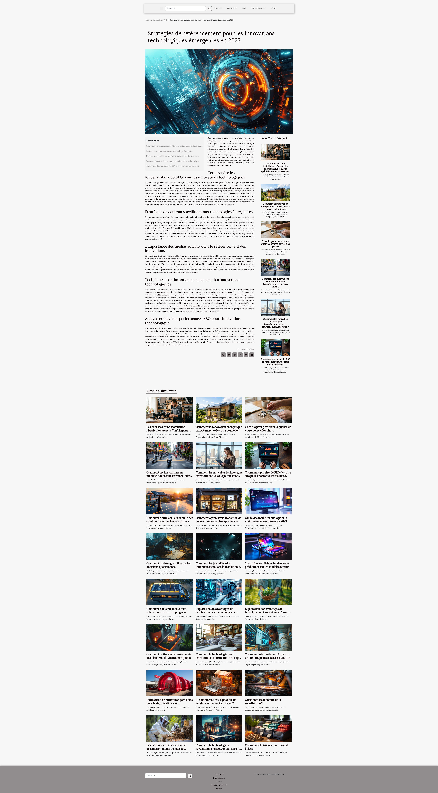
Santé (244, 8)
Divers (273, 8)
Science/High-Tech (258, 8)
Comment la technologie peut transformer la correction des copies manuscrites (219, 658)
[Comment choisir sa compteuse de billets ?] (268, 728)
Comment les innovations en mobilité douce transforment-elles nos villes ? (275, 282)
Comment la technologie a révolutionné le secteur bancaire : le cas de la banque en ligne (218, 748)
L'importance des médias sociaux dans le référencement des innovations (172, 156)
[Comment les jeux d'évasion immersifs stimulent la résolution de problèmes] (219, 546)
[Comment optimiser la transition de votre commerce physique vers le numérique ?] (219, 501)
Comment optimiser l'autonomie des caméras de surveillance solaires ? (169, 519)
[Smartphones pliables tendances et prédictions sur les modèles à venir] (268, 546)
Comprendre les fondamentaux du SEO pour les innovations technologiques (174, 146)
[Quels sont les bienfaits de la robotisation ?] (268, 683)
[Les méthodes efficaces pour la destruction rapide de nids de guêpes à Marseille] (169, 728)
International (232, 8)
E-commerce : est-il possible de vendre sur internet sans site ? (216, 701)
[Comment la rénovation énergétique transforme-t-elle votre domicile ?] (275, 192)
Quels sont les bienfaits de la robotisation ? (263, 701)
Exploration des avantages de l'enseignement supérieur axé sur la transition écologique (267, 612)
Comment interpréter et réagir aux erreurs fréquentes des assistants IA (267, 656)
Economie (218, 8)
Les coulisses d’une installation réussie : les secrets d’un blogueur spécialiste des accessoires (275, 167)
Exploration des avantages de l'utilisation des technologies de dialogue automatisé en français (216, 612)
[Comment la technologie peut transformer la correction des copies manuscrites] (219, 637)
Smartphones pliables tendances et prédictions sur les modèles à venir (267, 565)
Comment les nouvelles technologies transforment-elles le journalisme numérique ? (275, 323)
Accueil (147, 20)
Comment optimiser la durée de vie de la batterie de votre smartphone (168, 656)
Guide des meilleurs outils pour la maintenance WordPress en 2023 (266, 519)
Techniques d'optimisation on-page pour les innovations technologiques (172, 161)
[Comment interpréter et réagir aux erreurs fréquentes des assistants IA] (268, 637)
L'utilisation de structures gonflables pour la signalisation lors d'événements (169, 703)
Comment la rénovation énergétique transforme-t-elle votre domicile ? (275, 206)
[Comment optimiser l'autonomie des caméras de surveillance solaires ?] (169, 501)
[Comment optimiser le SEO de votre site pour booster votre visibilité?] (275, 347)
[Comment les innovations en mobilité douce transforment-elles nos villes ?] (275, 267)
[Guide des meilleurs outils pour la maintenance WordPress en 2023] (268, 501)
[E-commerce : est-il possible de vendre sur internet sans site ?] (219, 683)
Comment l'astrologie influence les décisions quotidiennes (168, 565)
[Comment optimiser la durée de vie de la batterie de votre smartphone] (169, 637)
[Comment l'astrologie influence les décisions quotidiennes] (169, 546)
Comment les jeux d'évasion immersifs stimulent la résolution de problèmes (219, 567)
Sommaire (153, 141)
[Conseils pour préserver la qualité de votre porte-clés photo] (275, 229)
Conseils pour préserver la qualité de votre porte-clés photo (275, 244)
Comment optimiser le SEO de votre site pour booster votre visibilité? (275, 362)
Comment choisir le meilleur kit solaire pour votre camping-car (166, 610)
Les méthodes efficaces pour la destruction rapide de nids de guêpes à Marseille (166, 748)
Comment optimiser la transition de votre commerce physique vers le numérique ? (218, 521)
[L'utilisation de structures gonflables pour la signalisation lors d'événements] (169, 683)
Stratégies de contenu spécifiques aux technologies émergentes (169, 151)
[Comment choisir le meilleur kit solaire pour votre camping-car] (169, 592)
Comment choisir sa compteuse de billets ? (267, 746)
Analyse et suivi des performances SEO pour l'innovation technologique (172, 166)
